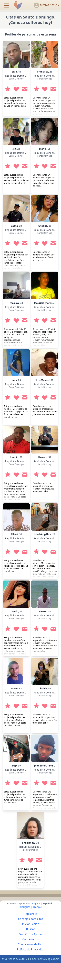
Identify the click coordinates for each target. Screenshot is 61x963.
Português (24, 906)
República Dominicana (18, 75)
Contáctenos (30, 939)
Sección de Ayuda (30, 934)
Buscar (30, 929)
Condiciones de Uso (30, 944)
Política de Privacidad (30, 949)
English (36, 903)
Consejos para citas (30, 919)
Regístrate (30, 914)
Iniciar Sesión (30, 924)
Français (38, 906)
